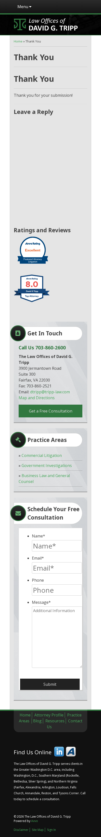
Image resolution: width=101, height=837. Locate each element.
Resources (54, 721)
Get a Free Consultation (50, 411)
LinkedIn (59, 751)
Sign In (51, 830)
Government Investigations (47, 465)
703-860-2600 (50, 347)
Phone (38, 580)
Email (38, 558)
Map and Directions (37, 397)
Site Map (38, 830)
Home (18, 41)
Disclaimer (21, 830)
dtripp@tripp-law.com (50, 392)
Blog (37, 721)
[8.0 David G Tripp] (32, 302)
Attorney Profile (48, 715)
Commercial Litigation (42, 455)
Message (41, 602)
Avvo (71, 751)
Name (38, 536)
